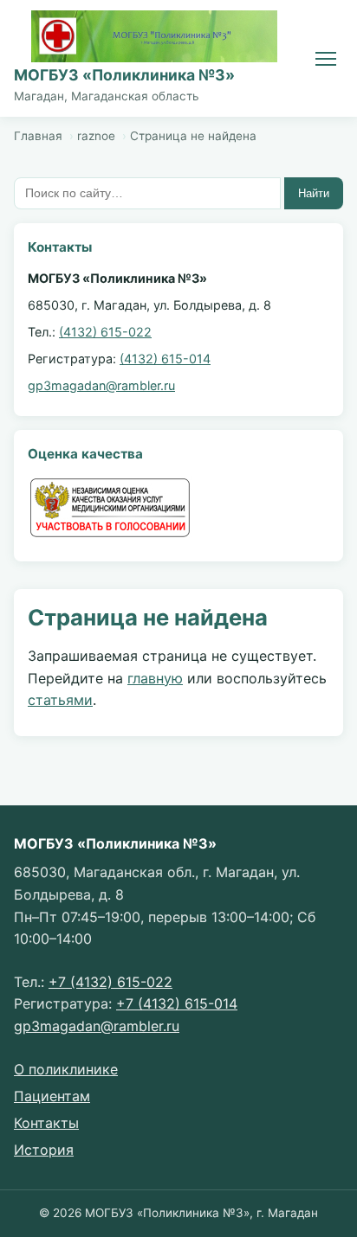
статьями (60, 699)
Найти (313, 193)
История (44, 1149)
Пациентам (52, 1096)
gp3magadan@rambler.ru (101, 385)
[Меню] (325, 59)
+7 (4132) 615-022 (110, 981)
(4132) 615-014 (165, 358)
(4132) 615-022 (105, 331)
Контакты (46, 1122)
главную (155, 678)
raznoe (96, 136)
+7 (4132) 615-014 (176, 1003)
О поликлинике (66, 1069)
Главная (38, 136)
